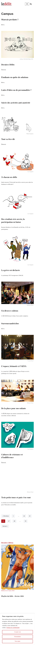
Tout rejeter (17, 641)
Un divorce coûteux (9, 311)
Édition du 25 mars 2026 (7, 590)
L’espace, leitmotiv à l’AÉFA (13, 366)
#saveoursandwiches (10, 323)
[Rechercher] (31, 4)
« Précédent (6, 516)
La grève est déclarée (10, 270)
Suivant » (5, 526)
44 (24, 516)
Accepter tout (17, 632)
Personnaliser (17, 636)
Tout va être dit (8, 139)
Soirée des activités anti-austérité (15, 103)
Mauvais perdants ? (9, 19)
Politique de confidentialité (12, 627)
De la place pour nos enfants (13, 408)
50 (25, 521)
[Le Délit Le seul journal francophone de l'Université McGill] (6, 4)
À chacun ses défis (9, 177)
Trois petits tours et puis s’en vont (16, 497)
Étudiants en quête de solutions (14, 77)
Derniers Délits (7, 65)
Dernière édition (7, 543)
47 (9, 521)
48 (14, 521)
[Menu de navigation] (27, 3)
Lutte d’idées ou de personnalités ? (16, 90)
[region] (17, 629)
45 (29, 516)
